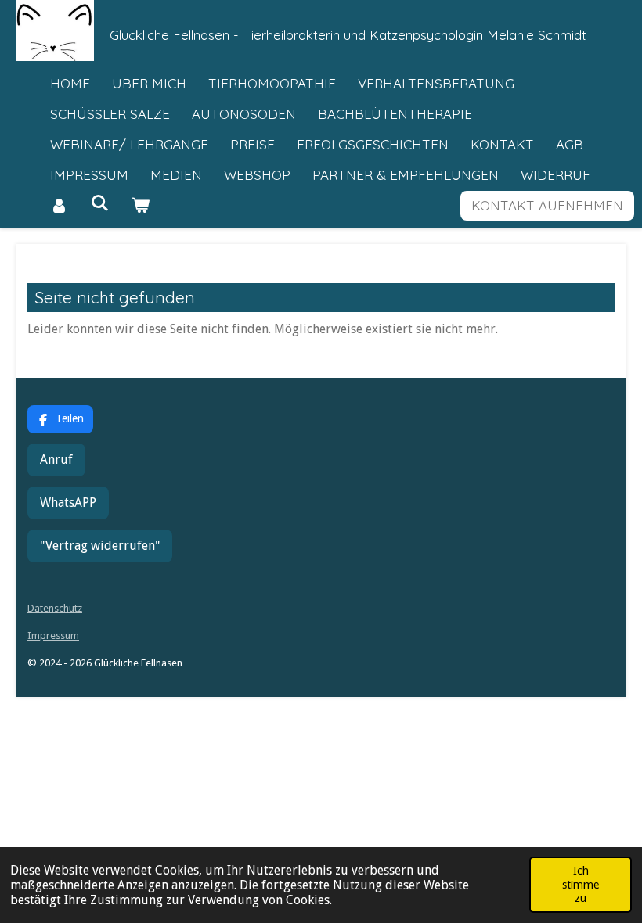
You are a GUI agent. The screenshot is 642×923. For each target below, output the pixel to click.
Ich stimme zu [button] (580, 884)
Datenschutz (54, 608)
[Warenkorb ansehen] (141, 206)
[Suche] (100, 203)
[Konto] (59, 206)
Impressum (53, 635)
